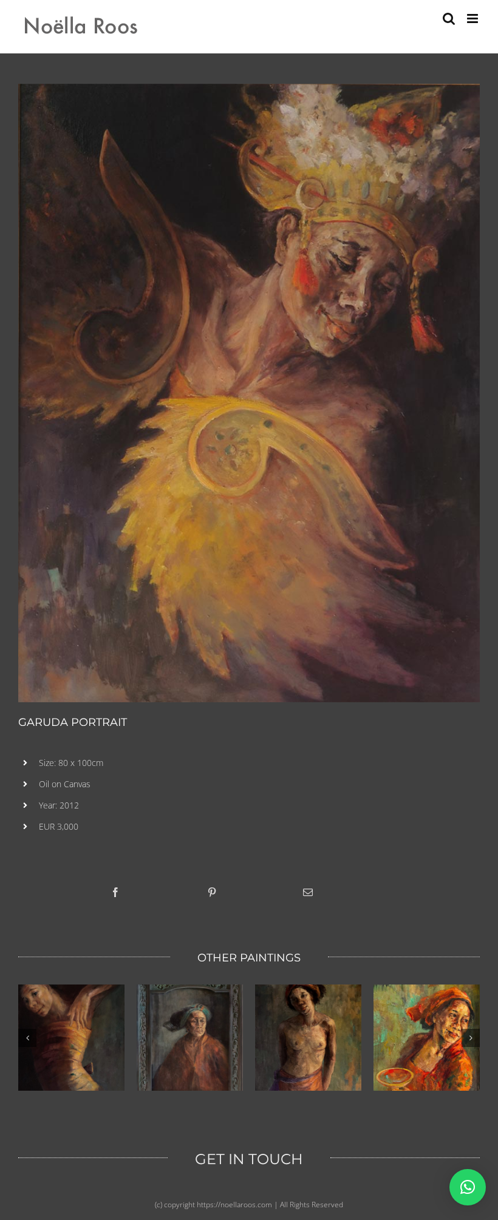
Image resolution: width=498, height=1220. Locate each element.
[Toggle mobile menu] (473, 18)
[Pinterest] (212, 892)
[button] (467, 1187)
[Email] (308, 892)
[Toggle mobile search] (449, 18)
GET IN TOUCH (249, 1159)
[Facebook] (115, 892)
